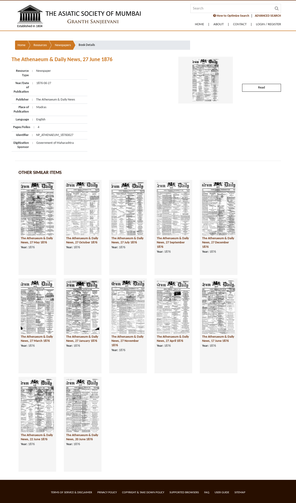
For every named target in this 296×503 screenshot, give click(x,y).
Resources (40, 45)
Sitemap (239, 492)
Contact (240, 24)
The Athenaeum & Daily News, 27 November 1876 (127, 341)
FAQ (206, 492)
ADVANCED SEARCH (268, 16)
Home (199, 24)
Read (261, 87)
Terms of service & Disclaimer (71, 492)
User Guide (222, 492)
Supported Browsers (184, 492)
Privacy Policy (107, 492)
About (218, 24)
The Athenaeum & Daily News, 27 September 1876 (173, 243)
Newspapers (63, 45)
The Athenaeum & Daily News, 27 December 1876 (218, 243)
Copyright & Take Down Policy (143, 492)
